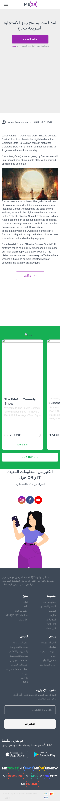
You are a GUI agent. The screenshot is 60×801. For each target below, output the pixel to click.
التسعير (52, 610)
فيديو (53, 656)
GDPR (24, 678)
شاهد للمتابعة (30, 39)
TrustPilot (50, 624)
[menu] (6, 4)
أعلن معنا (23, 619)
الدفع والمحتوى (48, 606)
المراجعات (50, 628)
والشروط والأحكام (18, 651)
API (26, 606)
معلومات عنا (49, 602)
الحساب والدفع (20, 642)
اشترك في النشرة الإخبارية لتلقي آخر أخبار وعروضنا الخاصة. (34, 697)
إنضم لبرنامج (21, 610)
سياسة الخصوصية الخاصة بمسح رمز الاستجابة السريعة (19, 660)
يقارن (53, 615)
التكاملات (51, 619)
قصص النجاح (49, 660)
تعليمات (52, 647)
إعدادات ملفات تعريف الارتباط (17, 671)
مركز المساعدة (48, 664)
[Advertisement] (30, 87)
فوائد (25, 602)
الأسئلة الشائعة (48, 642)
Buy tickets (30, 457)
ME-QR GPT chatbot (17, 615)
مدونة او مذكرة (48, 651)
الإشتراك (30, 723)
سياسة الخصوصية (19, 647)
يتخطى (13, 46)
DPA (25, 682)
